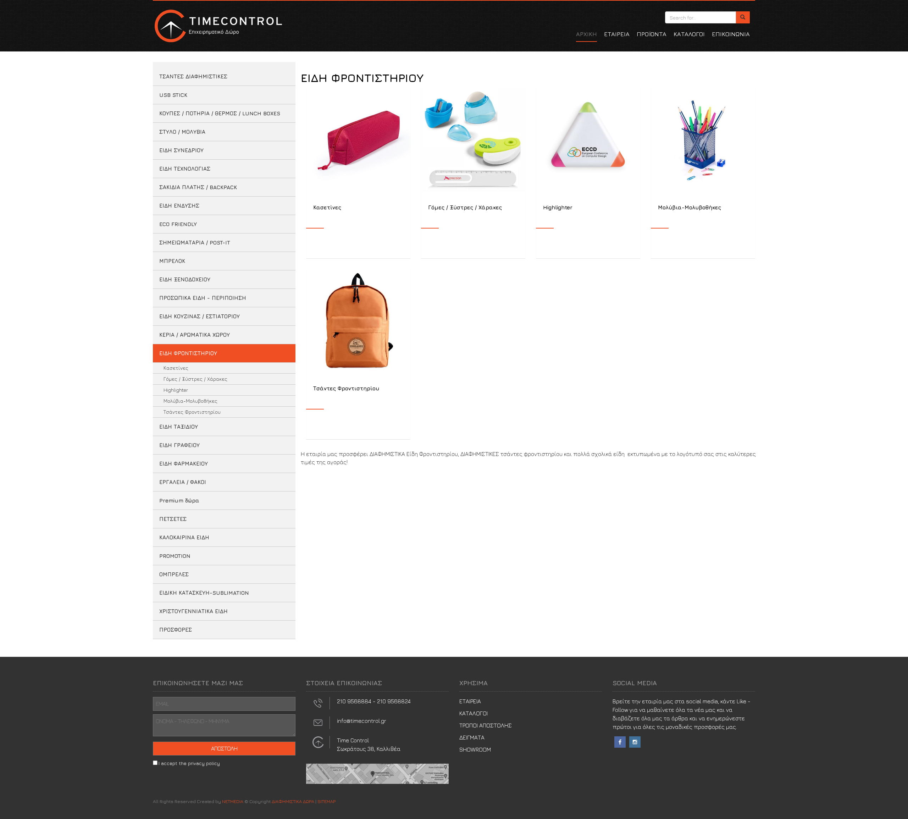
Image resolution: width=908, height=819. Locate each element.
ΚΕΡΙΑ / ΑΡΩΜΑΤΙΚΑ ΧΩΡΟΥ (194, 335)
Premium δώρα (179, 501)
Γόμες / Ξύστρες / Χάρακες (195, 379)
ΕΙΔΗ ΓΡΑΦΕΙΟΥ (179, 445)
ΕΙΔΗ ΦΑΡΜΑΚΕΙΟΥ (183, 464)
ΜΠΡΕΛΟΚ (172, 261)
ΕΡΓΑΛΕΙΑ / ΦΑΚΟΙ (182, 482)
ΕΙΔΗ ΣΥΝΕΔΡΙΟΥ (181, 150)
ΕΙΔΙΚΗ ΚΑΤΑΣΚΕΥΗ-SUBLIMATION (204, 593)
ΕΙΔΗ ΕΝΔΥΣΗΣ (179, 206)
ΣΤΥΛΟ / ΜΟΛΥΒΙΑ (182, 132)
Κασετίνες (176, 368)
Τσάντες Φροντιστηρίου (192, 412)
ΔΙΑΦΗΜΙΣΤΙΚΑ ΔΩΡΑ (217, 25)
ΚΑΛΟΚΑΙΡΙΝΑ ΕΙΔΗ (184, 537)
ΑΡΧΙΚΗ (586, 34)
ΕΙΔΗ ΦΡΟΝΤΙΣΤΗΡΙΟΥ (188, 353)
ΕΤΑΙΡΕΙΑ (617, 34)
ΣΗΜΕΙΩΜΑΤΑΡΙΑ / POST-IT (194, 243)
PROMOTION (174, 556)
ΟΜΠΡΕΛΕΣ (174, 574)
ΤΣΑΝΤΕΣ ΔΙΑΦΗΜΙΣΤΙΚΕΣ (193, 76)
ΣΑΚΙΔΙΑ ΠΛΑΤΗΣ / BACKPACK (198, 187)
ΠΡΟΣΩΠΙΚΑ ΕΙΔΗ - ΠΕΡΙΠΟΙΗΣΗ (202, 298)
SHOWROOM (475, 749)
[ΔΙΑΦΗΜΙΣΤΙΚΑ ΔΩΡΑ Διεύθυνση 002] (377, 773)
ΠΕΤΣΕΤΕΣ (173, 519)
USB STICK (173, 95)
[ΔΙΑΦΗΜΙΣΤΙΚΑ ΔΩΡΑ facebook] (620, 741)
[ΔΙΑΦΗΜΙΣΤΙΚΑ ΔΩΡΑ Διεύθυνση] (318, 741)
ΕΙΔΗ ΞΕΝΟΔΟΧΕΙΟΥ (184, 279)
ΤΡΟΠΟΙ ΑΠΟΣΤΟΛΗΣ (485, 725)
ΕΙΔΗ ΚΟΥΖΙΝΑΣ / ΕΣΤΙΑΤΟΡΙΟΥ (199, 316)
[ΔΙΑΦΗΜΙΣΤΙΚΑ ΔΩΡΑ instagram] (634, 741)
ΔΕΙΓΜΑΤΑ (472, 737)
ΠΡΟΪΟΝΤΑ (651, 34)
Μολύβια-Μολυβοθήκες (190, 401)
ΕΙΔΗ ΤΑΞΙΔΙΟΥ (178, 427)
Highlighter (176, 390)
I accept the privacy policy (189, 763)
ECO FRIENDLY (178, 224)
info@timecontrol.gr (361, 721)
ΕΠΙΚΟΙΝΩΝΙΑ (731, 34)
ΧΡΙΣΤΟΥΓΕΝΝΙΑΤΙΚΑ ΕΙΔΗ (193, 611)
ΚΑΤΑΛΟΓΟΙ (689, 34)
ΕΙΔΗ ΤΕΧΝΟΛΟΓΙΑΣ (184, 169)
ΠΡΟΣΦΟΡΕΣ (175, 630)
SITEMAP (326, 801)
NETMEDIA (232, 801)
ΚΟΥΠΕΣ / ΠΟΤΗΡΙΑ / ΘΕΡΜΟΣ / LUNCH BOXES (219, 113)
